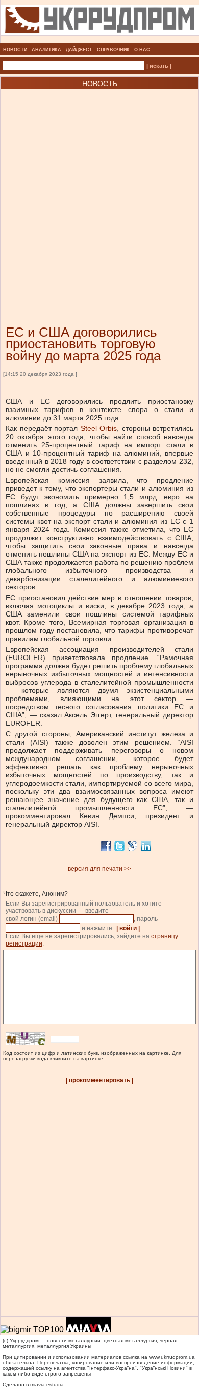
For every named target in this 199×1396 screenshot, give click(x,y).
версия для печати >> (99, 868)
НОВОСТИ (15, 49)
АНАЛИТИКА (46, 49)
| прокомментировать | (99, 1080)
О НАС (142, 49)
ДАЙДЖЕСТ (79, 49)
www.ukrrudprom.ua (172, 1357)
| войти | (128, 928)
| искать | (158, 66)
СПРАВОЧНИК (113, 49)
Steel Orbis (97, 428)
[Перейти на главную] (100, 40)
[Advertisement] (99, 192)
